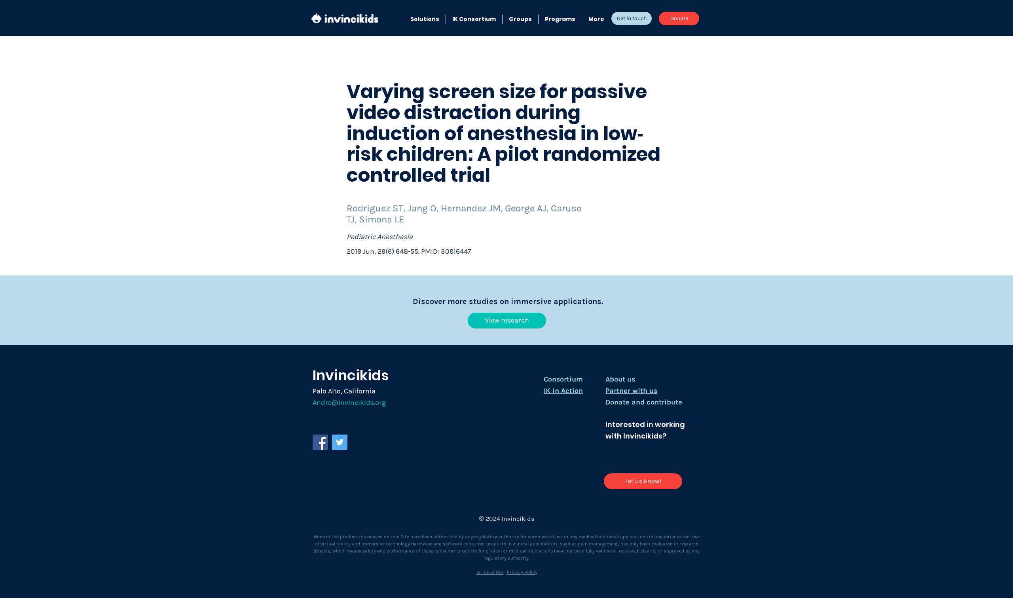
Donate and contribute (643, 402)
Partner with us (631, 390)
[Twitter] (339, 442)
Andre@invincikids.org (349, 402)
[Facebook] (320, 442)
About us (620, 379)
